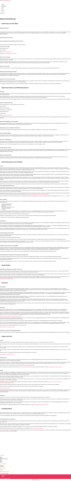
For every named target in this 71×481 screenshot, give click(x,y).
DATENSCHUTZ (2, 466)
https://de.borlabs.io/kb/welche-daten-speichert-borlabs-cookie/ (38, 194)
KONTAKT (1, 461)
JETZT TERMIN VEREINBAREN (4, 473)
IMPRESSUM (1, 465)
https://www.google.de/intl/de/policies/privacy (7, 354)
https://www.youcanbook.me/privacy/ (37, 428)
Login (3, 11)
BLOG (1, 462)
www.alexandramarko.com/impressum (10, 53)
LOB (0, 459)
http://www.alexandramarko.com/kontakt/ (6, 431)
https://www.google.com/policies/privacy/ (55, 366)
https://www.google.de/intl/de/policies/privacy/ (41, 404)
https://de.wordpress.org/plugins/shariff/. (6, 278)
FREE (1, 460)
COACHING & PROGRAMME (4, 458)
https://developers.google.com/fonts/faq (26, 366)
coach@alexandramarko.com (7, 51)
